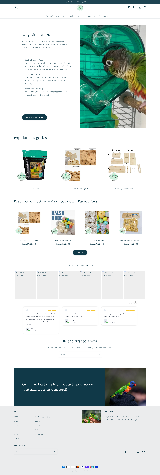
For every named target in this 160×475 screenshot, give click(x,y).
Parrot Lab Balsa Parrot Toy (63, 240)
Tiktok (16, 438)
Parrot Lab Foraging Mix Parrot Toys (131, 240)
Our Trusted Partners (43, 417)
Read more (29, 324)
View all (80, 252)
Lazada (17, 425)
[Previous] (130, 302)
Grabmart (38, 430)
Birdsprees (76, 471)
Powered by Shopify (85, 471)
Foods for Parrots (33, 189)
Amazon (17, 430)
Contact (38, 425)
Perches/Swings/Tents (124, 189)
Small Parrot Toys (79, 189)
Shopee (17, 421)
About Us (17, 416)
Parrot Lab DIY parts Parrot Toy (29, 240)
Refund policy (40, 434)
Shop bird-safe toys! (35, 117)
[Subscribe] (99, 354)
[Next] (135, 302)
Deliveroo (17, 434)
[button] (16, 7)
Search (37, 421)
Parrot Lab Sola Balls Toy (97, 240)
